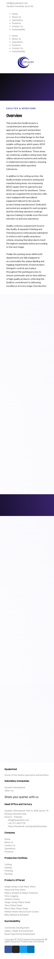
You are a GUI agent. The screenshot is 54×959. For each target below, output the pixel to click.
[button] (27, 32)
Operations (17, 20)
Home (15, 14)
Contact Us (17, 26)
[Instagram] (16, 949)
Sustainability (18, 29)
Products (16, 23)
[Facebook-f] (8, 949)
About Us (16, 17)
